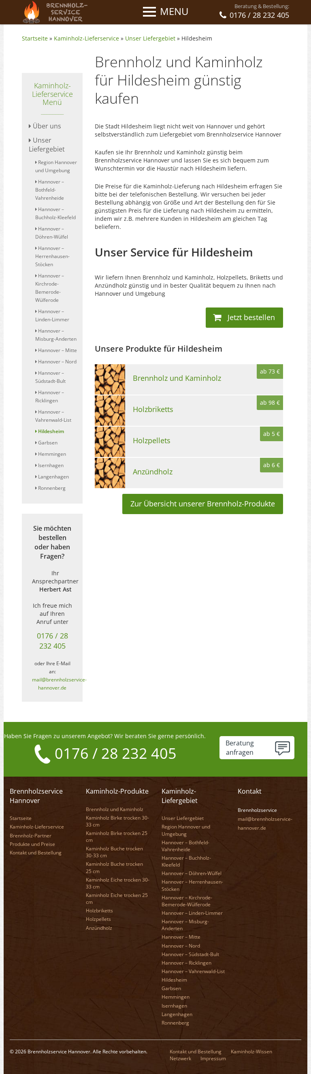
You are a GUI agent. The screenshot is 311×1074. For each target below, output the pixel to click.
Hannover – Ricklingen (186, 962)
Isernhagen (50, 465)
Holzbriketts (99, 910)
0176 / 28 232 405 (52, 641)
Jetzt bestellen (250, 317)
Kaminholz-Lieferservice (86, 38)
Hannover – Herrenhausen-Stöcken (52, 256)
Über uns (46, 126)
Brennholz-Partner (30, 835)
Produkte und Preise (32, 844)
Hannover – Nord (57, 361)
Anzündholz (99, 928)
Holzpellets (98, 919)
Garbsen (47, 442)
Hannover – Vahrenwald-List (193, 971)
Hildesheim (196, 38)
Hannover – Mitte (57, 350)
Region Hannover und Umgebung (186, 830)
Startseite (35, 38)
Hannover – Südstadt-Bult (190, 954)
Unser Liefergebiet (150, 38)
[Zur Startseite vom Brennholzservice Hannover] (58, 11)
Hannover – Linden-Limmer (192, 913)
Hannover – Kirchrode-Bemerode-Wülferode (187, 901)
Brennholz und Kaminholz (114, 809)
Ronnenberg (51, 488)
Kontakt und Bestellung (36, 852)
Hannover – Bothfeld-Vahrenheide (49, 189)
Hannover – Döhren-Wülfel (192, 873)
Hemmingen (51, 454)
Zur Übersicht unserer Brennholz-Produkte (202, 503)
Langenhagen (53, 476)
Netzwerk (180, 1058)
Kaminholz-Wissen (251, 1051)
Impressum (213, 1058)
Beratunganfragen (240, 748)
